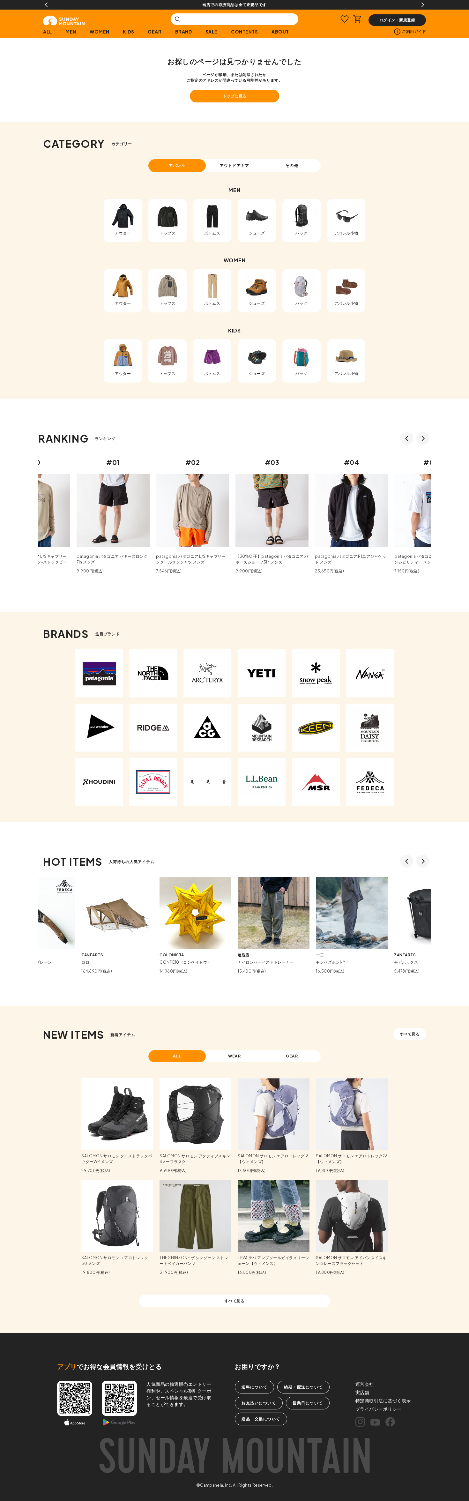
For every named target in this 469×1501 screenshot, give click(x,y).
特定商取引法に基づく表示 (383, 1400)
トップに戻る (235, 95)
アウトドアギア (234, 165)
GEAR (154, 31)
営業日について (308, 1402)
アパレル (177, 165)
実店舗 (362, 1392)
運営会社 (364, 1384)
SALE (211, 31)
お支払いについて (259, 1402)
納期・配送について (303, 1387)
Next (423, 5)
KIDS (128, 31)
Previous (46, 5)
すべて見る (410, 1034)
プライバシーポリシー (378, 1409)
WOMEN (99, 31)
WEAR (234, 1056)
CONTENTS (244, 31)
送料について (254, 1387)
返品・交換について (261, 1418)
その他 (292, 165)
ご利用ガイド (414, 31)
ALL (47, 31)
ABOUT (280, 31)
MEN (70, 31)
